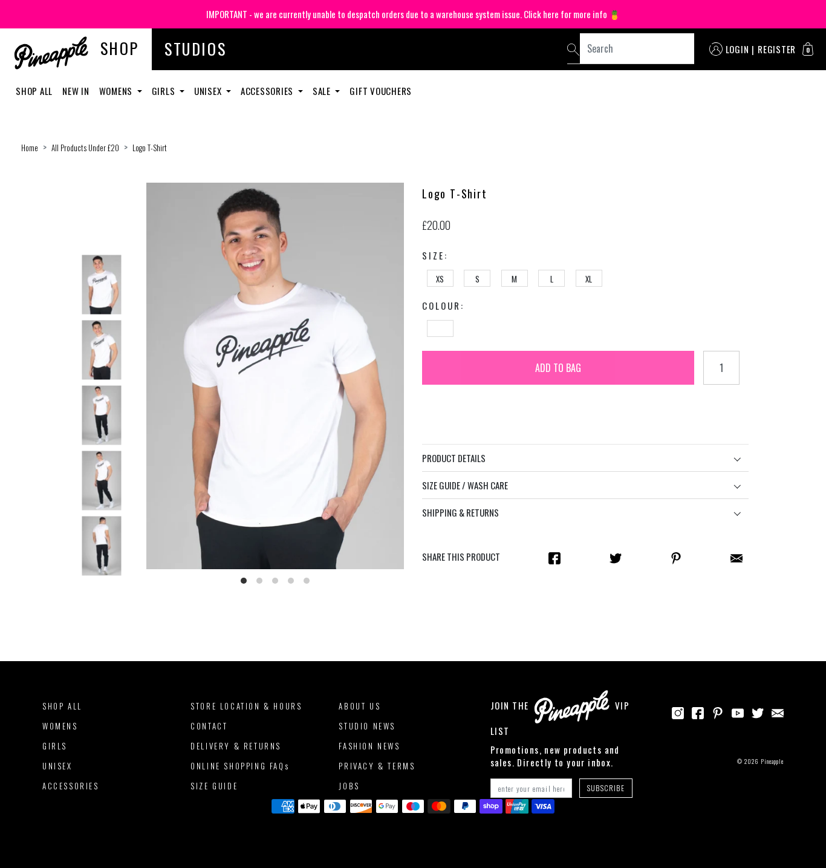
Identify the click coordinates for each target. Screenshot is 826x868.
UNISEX (57, 766)
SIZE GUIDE (214, 786)
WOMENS (60, 726)
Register (777, 49)
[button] (808, 49)
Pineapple (772, 761)
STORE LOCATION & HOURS (246, 706)
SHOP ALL (62, 706)
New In (75, 90)
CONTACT (208, 726)
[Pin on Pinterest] (676, 557)
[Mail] (736, 557)
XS (440, 279)
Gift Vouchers (381, 90)
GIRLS (54, 746)
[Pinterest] (718, 712)
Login (737, 49)
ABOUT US (359, 706)
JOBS (349, 786)
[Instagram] (678, 712)
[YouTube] (738, 712)
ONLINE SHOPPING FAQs (239, 766)
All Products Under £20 (85, 148)
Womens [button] (117, 90)
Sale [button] (323, 90)
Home (29, 148)
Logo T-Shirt (149, 148)
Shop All (34, 90)
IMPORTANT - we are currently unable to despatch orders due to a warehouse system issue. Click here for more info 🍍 (413, 14)
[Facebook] (698, 712)
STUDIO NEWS (367, 726)
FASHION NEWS (369, 746)
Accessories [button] (268, 90)
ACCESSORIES (70, 786)
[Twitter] (758, 712)
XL (588, 279)
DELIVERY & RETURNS (235, 746)
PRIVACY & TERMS (377, 766)
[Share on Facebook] (554, 557)
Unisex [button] (209, 90)
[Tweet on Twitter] (616, 557)
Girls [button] (165, 90)
